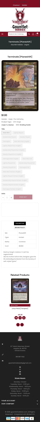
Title (3, 129)
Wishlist (24, 5)
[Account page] (33, 34)
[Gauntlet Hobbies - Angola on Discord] (25, 2)
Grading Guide (25, 125)
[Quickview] (16, 317)
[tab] (20, 223)
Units (3, 193)
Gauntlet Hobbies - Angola (20, 45)
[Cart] (37, 34)
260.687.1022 (20, 357)
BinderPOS (31, 414)
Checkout (16, 5)
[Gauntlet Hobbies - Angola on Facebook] (14, 2)
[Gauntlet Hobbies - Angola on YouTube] (21, 2)
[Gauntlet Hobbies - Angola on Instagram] (18, 2)
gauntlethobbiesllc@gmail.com (20, 363)
